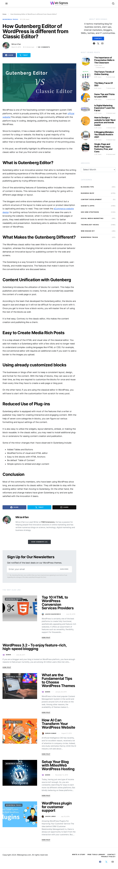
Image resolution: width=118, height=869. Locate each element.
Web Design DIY (88, 231)
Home (4, 14)
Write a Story (78, 854)
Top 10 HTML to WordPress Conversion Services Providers (58, 602)
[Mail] (102, 43)
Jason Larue (50, 816)
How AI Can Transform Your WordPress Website (58, 724)
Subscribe (64, 569)
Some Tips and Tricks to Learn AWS (104, 95)
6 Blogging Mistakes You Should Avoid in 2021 (104, 134)
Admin (8, 655)
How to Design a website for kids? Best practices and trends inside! (104, 121)
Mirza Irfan (16, 44)
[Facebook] (94, 43)
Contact (98, 38)
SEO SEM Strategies (90, 212)
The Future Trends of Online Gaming (104, 73)
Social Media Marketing (92, 218)
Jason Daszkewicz (53, 614)
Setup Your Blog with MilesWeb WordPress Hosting (58, 765)
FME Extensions (48, 522)
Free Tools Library (96, 854)
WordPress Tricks (10, 19)
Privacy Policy (108, 856)
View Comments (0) (39, 542)
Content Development (91, 199)
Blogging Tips (87, 187)
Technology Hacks (90, 225)
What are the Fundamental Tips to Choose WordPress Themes (58, 680)
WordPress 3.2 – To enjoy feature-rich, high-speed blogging (35, 647)
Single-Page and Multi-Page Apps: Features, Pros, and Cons (103, 148)
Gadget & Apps (87, 206)
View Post (46, 637)
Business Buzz (87, 193)
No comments (44, 47)
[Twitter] (98, 43)
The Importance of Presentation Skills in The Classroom (104, 60)
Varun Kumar (50, 733)
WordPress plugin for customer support (57, 807)
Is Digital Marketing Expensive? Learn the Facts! (104, 108)
